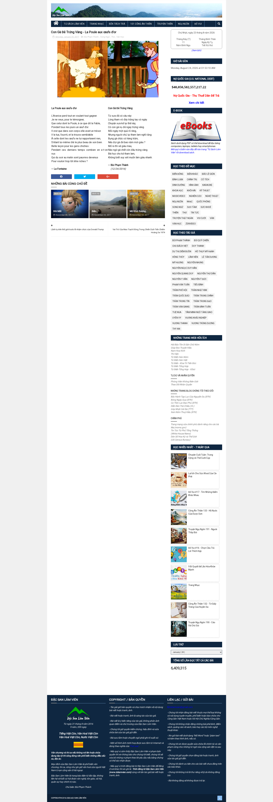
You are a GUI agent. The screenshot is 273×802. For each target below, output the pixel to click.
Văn (212, 218)
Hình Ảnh (193, 185)
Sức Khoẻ (206, 207)
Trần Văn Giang (181, 306)
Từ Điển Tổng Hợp (179, 366)
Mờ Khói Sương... (138, 211)
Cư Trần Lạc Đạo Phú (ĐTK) (184, 403)
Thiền (175, 212)
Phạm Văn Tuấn (180, 284)
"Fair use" (134, 746)
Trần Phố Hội (179, 290)
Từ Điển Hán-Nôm (179, 357)
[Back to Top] (219, 798)
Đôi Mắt (57, 211)
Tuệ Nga (176, 312)
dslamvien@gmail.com (181, 707)
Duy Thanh (198, 246)
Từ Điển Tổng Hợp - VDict (183, 369)
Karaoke (207, 185)
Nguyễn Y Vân (179, 279)
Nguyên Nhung (195, 262)
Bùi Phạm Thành (91, 37)
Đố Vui (198, 24)
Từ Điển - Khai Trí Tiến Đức (183, 363)
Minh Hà (57, 194)
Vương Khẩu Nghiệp (195, 317)
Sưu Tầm (192, 207)
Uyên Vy (176, 317)
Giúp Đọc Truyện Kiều (181, 347)
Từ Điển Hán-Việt (179, 360)
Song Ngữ (105, 37)
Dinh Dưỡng (178, 185)
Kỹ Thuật (205, 190)
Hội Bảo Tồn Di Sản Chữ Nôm (185, 344)
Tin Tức (195, 212)
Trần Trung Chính (203, 295)
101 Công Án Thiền (141, 24)
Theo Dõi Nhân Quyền (181, 384)
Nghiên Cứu (195, 196)
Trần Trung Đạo (202, 301)
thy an (176, 329)
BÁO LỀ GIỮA (208, 174)
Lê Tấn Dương (209, 257)
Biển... (95, 211)
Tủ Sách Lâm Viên (74, 24)
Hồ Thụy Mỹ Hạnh (204, 251)
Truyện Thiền (165, 24)
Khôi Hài (191, 190)
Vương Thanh (180, 323)
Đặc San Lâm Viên (78, 798)
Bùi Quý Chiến (201, 240)
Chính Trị (192, 179)
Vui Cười (201, 218)
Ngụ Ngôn (183, 24)
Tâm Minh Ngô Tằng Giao (198, 312)
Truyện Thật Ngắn (182, 218)
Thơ (113, 37)
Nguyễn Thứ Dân (206, 273)
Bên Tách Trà (117, 24)
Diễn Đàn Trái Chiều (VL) (182, 406)
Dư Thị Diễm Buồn (181, 251)
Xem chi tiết (196, 102)
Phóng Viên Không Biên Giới (184, 381)
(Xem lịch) (196, 50)
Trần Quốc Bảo (180, 295)
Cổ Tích (205, 179)
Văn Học (120, 37)
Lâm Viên (193, 257)
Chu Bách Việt (180, 246)
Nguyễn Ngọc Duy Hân (184, 268)
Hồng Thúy (178, 257)
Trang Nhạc (97, 24)
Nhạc (190, 201)
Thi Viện (175, 354)
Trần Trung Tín (180, 301)
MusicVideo (178, 196)
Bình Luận (177, 179)
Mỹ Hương (177, 262)
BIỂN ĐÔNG (177, 174)
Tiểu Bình (198, 284)
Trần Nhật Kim (199, 290)
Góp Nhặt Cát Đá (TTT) (182, 409)
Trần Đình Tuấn (202, 306)
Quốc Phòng (203, 201)
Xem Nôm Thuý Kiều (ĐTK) (184, 412)
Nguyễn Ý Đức (198, 279)
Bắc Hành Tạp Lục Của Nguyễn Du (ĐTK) (191, 396)
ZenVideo (190, 223)
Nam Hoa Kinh (178, 350)
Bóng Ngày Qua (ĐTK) (181, 400)
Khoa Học (177, 190)
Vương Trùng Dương (202, 323)
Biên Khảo (192, 174)
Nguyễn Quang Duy (182, 273)
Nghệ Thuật (211, 196)
